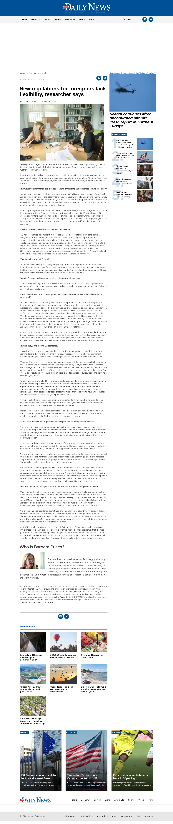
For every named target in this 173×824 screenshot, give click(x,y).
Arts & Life (70, 19)
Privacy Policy (70, 816)
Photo (92, 19)
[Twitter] (151, 19)
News (22, 73)
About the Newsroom (107, 816)
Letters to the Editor (130, 816)
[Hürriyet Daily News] (87, 8)
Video (141, 800)
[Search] (124, 19)
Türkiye (23, 19)
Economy (35, 19)
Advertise (148, 816)
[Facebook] (144, 19)
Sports (82, 19)
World (58, 19)
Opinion (47, 19)
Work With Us (87, 816)
